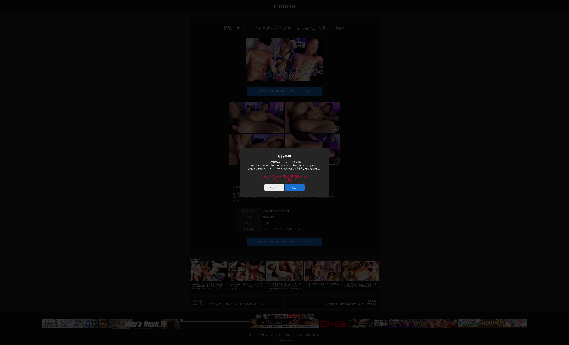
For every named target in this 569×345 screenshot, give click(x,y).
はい (295, 187)
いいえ (274, 187)
